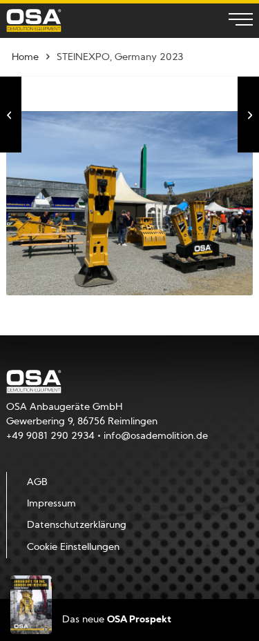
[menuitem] (234, 20)
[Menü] (234, 20)
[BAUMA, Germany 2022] (10, 114)
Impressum (51, 504)
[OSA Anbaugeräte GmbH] (33, 20)
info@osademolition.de (156, 436)
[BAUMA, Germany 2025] (248, 114)
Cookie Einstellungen (73, 547)
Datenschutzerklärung (76, 525)
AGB (37, 482)
